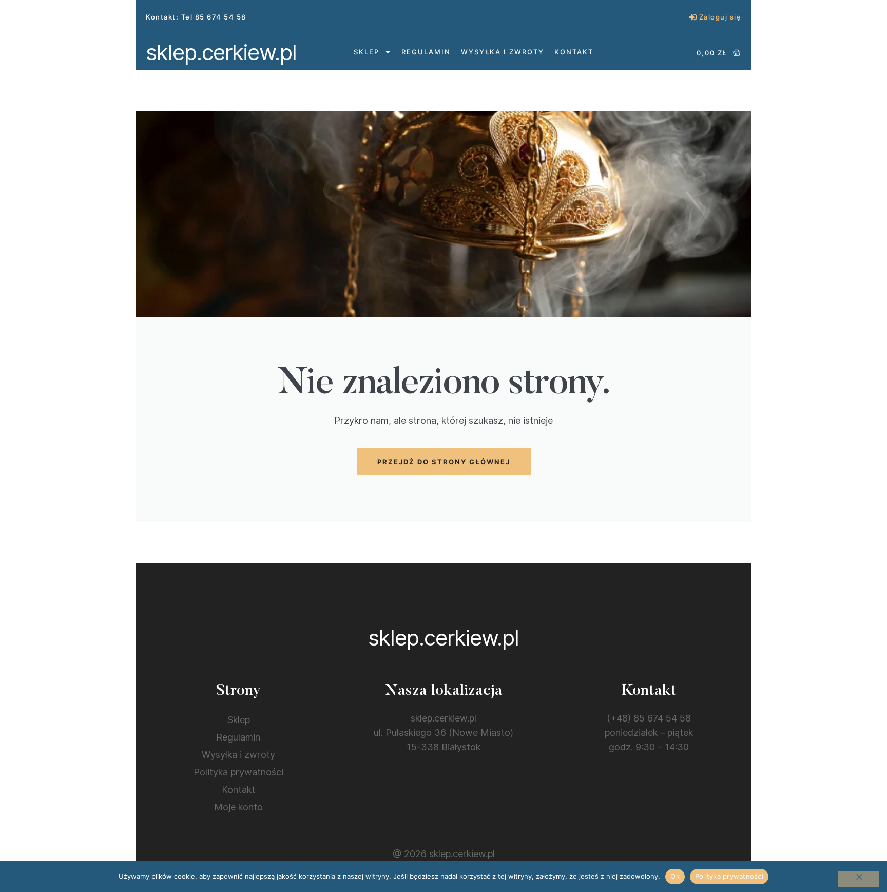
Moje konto (238, 807)
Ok (675, 876)
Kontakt (573, 52)
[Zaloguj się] (693, 17)
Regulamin (426, 52)
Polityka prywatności (238, 772)
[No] (858, 879)
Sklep (366, 52)
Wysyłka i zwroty (502, 52)
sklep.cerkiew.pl (221, 52)
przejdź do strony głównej (443, 462)
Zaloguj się (720, 17)
